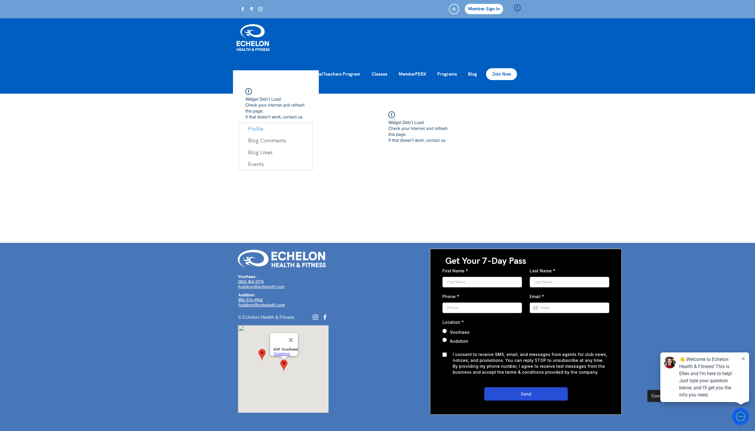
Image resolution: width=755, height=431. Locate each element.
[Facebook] (325, 317)
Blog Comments (267, 140)
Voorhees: (247, 276)
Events (256, 164)
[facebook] (243, 9)
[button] (454, 9)
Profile (255, 128)
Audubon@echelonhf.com (261, 286)
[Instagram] (315, 317)
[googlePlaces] (252, 9)
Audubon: (246, 294)
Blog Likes (260, 152)
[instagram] (260, 9)
